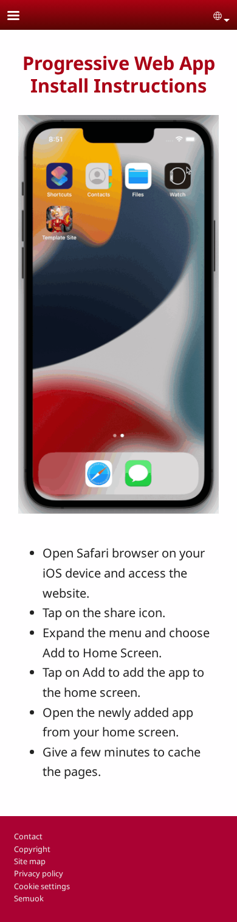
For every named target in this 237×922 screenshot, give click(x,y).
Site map (30, 861)
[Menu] (20, 16)
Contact (28, 836)
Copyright (32, 848)
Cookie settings (42, 886)
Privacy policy (38, 873)
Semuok (29, 898)
